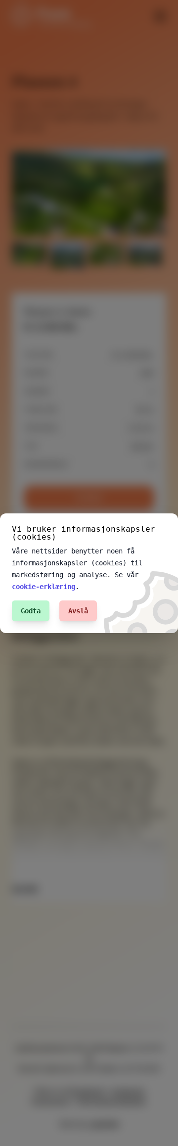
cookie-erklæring (43, 587)
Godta (31, 611)
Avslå (78, 611)
